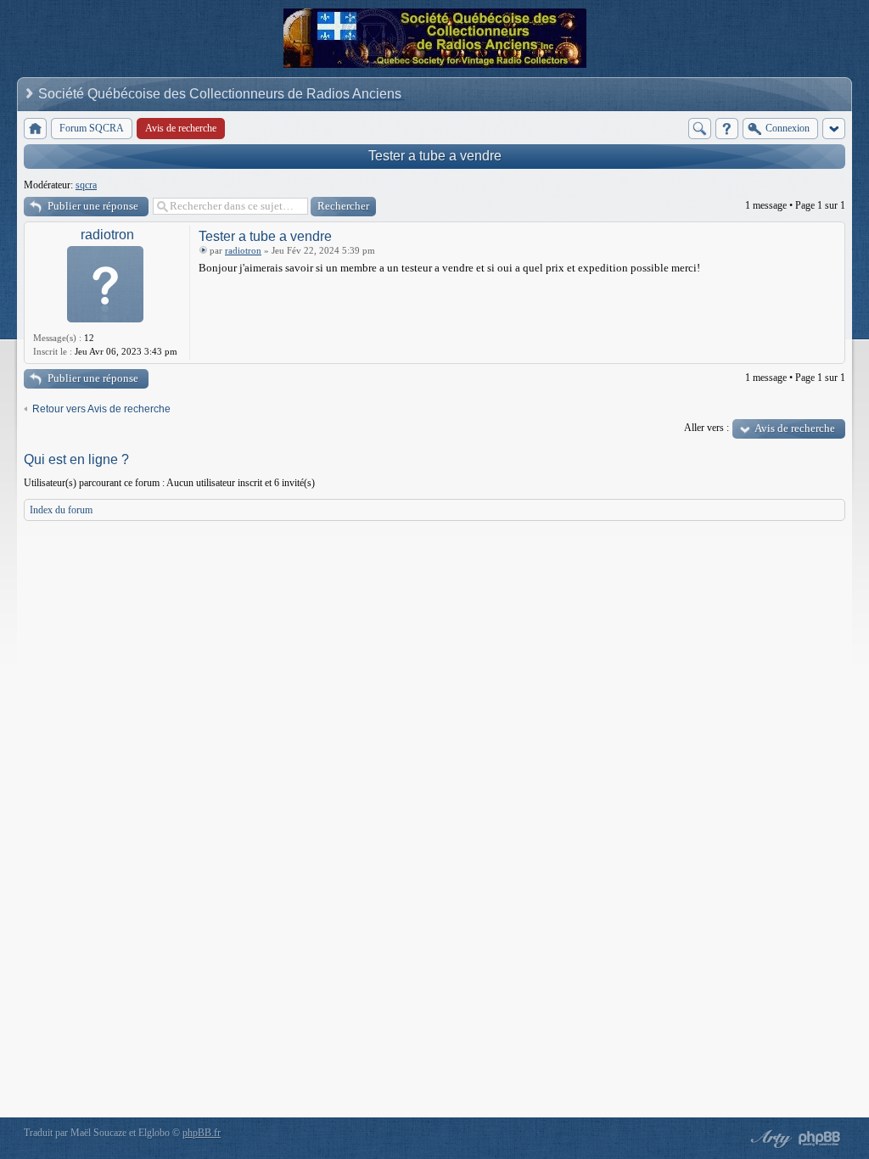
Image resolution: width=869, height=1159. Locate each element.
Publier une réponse (93, 205)
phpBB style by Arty (768, 1139)
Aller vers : (706, 428)
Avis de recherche (794, 428)
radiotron (107, 234)
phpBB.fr (201, 1133)
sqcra (86, 185)
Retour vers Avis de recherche (101, 409)
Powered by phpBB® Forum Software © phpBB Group (819, 1139)
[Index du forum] (35, 128)
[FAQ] (726, 128)
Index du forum (61, 510)
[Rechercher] (699, 128)
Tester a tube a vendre (435, 155)
